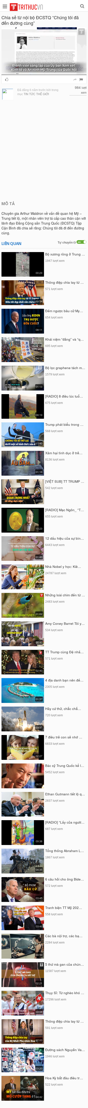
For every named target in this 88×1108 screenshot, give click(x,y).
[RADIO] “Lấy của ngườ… (65, 822)
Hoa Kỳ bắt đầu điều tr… (64, 1078)
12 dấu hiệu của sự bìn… (64, 538)
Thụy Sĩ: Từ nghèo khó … (64, 992)
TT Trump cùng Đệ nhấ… (64, 652)
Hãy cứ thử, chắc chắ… (63, 708)
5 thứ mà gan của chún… (64, 964)
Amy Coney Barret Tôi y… (65, 623)
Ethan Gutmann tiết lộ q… (65, 794)
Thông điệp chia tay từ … (64, 282)
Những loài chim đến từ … (65, 595)
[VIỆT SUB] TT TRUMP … (64, 481)
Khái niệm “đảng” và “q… (64, 339)
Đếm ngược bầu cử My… (64, 311)
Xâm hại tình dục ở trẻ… (64, 453)
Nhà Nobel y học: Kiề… (63, 566)
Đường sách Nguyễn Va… (65, 1049)
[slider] (43, 71)
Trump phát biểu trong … (64, 424)
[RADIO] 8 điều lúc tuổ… (64, 396)
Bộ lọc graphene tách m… (65, 367)
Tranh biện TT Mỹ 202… (63, 907)
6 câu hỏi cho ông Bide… (64, 879)
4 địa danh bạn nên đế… (64, 680)
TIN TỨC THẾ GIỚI (36, 94)
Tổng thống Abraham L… (64, 850)
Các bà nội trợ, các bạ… (64, 936)
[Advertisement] (44, 150)
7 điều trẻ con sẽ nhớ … (63, 737)
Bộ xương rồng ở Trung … (65, 254)
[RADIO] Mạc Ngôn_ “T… (64, 510)
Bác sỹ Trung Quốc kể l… (64, 765)
